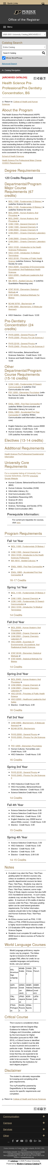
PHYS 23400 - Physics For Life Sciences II (26, 346)
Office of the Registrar (24, 19)
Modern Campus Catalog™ (29, 1163)
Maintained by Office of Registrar (31, 1154)
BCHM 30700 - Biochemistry (20, 303)
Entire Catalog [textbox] (9, 47)
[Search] (43, 52)
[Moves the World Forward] (8, 1141)
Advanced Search (9, 63)
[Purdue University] (24, 12)
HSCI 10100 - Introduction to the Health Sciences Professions (24, 248)
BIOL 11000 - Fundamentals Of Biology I (25, 201)
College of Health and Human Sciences (29, 1099)
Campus (7, 1122)
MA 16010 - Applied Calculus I (21, 280)
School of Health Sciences (13, 156)
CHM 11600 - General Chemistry (22, 227)
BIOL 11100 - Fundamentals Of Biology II (25, 207)
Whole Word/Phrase (14, 58)
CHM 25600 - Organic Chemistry (22, 238)
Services (7, 1129)
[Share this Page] (38, 78)
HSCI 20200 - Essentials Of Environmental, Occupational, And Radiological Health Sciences (26, 269)
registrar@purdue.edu (27, 1157)
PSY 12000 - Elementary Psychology (23, 392)
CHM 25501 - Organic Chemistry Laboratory (27, 232)
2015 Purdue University (10, 1152)
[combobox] (24, 34)
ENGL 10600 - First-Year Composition (24, 403)
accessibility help (12, 1155)
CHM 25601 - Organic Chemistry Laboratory (27, 241)
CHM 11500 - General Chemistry (22, 224)
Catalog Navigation (12, 70)
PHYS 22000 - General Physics (21, 334)
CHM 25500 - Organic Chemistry (22, 229)
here (18, 522)
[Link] (12, 1141)
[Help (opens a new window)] (44, 78)
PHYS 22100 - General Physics (21, 343)
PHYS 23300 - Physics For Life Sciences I (26, 337)
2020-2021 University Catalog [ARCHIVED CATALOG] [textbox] (24, 34)
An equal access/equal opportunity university (31, 1152)
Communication (11, 1116)
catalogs (14, 1160)
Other (6, 1135)
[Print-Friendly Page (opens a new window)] (41, 78)
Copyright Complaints (14, 1154)
